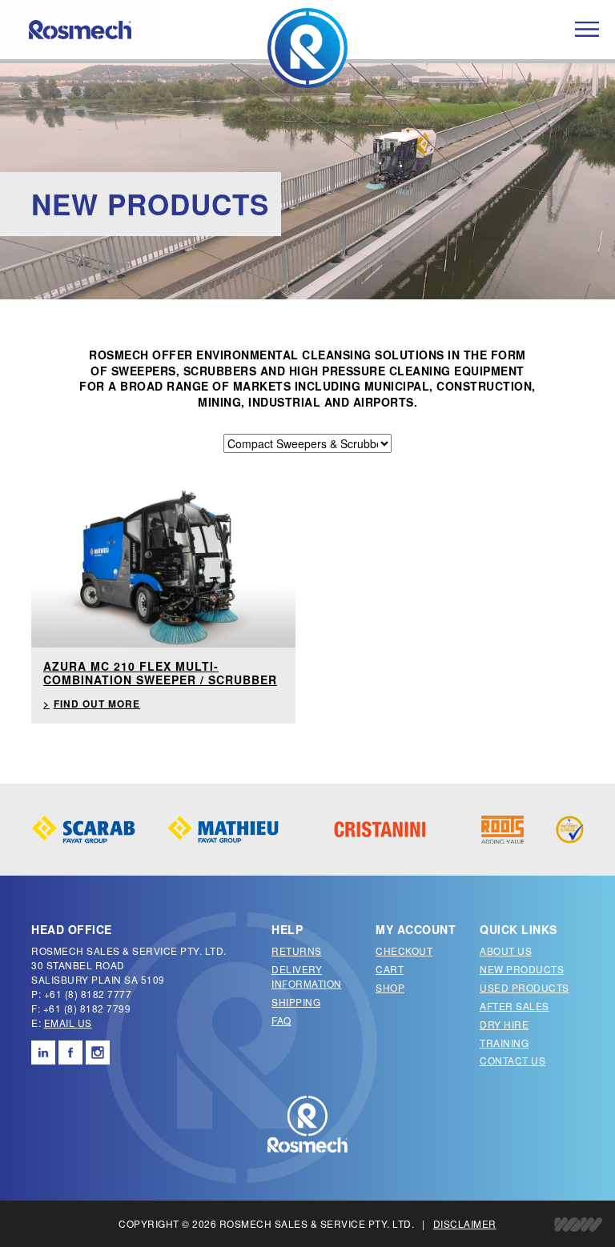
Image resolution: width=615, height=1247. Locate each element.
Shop (390, 987)
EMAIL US (68, 1022)
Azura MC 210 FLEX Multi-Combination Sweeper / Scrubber (160, 673)
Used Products (524, 987)
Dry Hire (504, 1024)
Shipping (295, 1001)
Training (504, 1042)
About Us (506, 950)
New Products (522, 969)
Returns (296, 950)
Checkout (404, 950)
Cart (390, 969)
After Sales (514, 1005)
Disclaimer (464, 1223)
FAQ (281, 1020)
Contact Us (512, 1060)
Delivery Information (306, 976)
